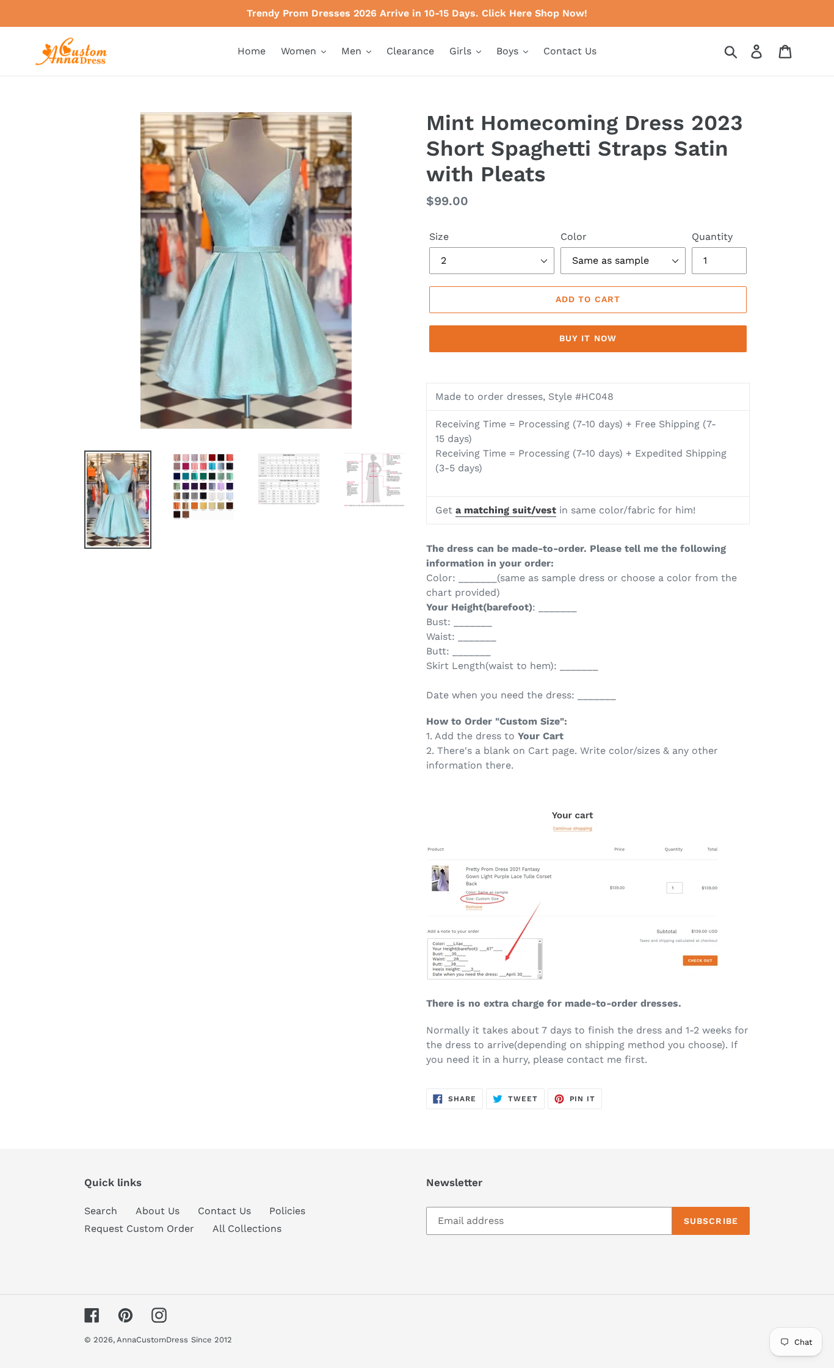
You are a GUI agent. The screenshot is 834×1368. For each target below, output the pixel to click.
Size (439, 236)
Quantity (712, 236)
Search (100, 1211)
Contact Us (224, 1211)
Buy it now (588, 338)
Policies (287, 1211)
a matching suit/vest (505, 510)
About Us (157, 1211)
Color (573, 236)
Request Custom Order (139, 1228)
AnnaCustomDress (152, 1339)
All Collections (246, 1228)
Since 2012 (211, 1339)
